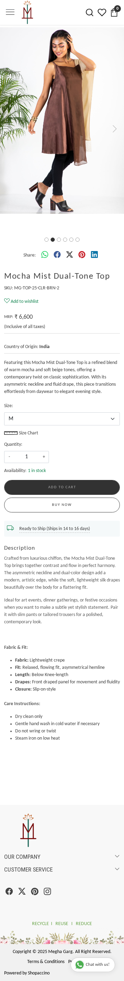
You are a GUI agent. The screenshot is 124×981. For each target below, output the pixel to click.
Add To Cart (62, 467)
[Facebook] (9, 873)
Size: (8, 385)
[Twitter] (22, 873)
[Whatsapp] (45, 235)
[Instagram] (47, 873)
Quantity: (13, 424)
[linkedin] (94, 235)
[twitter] (69, 235)
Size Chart (28, 412)
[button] (9, 118)
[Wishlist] (102, 12)
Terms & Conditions (45, 941)
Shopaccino (39, 952)
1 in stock (37, 450)
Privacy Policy (81, 941)
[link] (89, 12)
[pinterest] (82, 235)
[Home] (36, 25)
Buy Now (62, 485)
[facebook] (57, 235)
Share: (29, 235)
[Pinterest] (35, 873)
